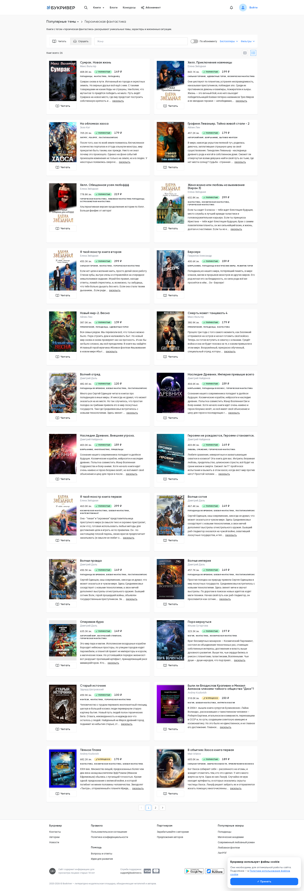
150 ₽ (225, 698)
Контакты (55, 831)
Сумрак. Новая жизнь (95, 62)
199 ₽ (226, 71)
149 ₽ (118, 71)
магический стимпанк (109, 636)
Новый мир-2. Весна (95, 313)
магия (191, 636)
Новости (54, 842)
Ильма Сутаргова (198, 625)
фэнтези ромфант (89, 513)
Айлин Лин (194, 127)
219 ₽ (118, 194)
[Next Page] (162, 808)
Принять (264, 881)
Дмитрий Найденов (199, 378)
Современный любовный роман (236, 842)
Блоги (114, 7)
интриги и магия (226, 703)
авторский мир (196, 137)
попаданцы (86, 76)
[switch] (194, 41)
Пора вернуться (199, 621)
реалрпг (93, 137)
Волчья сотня (197, 496)
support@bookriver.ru (130, 872)
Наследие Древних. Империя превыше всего (221, 374)
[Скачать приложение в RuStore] (214, 871)
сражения (202, 449)
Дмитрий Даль (88, 378)
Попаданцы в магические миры (219, 266)
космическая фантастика (241, 76)
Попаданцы (224, 831)
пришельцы (117, 449)
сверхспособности (217, 764)
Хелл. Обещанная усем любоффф (104, 184)
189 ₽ (226, 759)
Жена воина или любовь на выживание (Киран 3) (216, 186)
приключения (87, 327)
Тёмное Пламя (90, 749)
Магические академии (231, 837)
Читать (65, 106)
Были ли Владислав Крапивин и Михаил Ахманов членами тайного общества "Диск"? (221, 687)
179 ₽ (118, 132)
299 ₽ (225, 197)
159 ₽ (225, 261)
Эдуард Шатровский (92, 689)
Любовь (191, 449)
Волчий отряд (90, 374)
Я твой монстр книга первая (101, 496)
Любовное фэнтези (229, 847)
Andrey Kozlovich (197, 692)
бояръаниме (211, 137)
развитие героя (245, 266)
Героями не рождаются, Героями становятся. (221, 435)
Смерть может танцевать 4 (207, 313)
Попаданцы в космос (213, 388)
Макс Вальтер (88, 66)
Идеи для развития (102, 858)
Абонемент (153, 7)
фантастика (100, 76)
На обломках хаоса (94, 123)
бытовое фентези (228, 137)
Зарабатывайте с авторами (173, 831)
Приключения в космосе (241, 764)
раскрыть (118, 100)
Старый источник (93, 685)
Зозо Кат (85, 127)
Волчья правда (91, 560)
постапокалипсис (108, 137)
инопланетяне (102, 449)
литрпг (83, 137)
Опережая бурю (92, 621)
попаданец (114, 76)
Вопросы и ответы (101, 853)
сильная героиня (197, 76)
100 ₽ (118, 694)
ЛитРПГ (222, 852)
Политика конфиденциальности (109, 837)
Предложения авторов (170, 837)
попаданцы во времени (92, 388)
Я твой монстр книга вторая (100, 251)
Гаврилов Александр (200, 255)
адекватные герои (216, 76)
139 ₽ (118, 322)
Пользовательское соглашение (109, 831)
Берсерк (194, 251)
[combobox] (107, 41)
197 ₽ (226, 631)
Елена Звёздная (197, 66)
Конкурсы (129, 7)
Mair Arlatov (194, 753)
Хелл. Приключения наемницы (210, 62)
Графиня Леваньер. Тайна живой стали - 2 (218, 123)
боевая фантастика (116, 388)
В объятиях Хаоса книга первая (211, 749)
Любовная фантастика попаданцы (126, 199)
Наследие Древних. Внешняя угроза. (107, 435)
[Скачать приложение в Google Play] (194, 871)
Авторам (54, 837)
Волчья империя (199, 560)
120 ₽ (118, 383)
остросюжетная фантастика (95, 201)
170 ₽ (118, 759)
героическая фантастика (93, 199)
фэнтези (84, 699)
